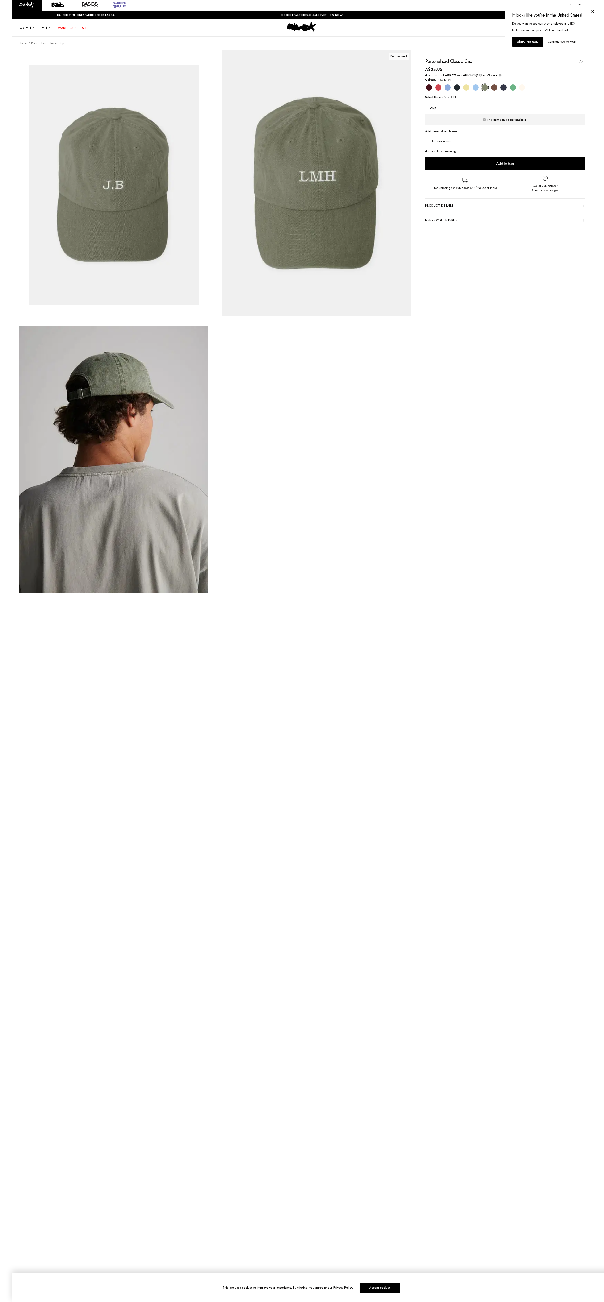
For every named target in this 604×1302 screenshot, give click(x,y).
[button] (27, 5)
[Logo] (302, 31)
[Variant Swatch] (428, 87)
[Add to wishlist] (580, 61)
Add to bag (505, 163)
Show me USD (527, 41)
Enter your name (440, 141)
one (433, 108)
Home (23, 43)
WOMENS (27, 27)
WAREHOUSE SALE (72, 27)
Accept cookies (379, 1287)
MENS (46, 27)
